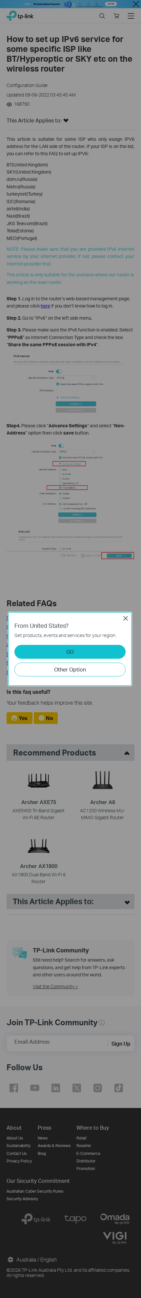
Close (125, 618)
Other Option (70, 669)
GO (70, 651)
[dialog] (70, 649)
